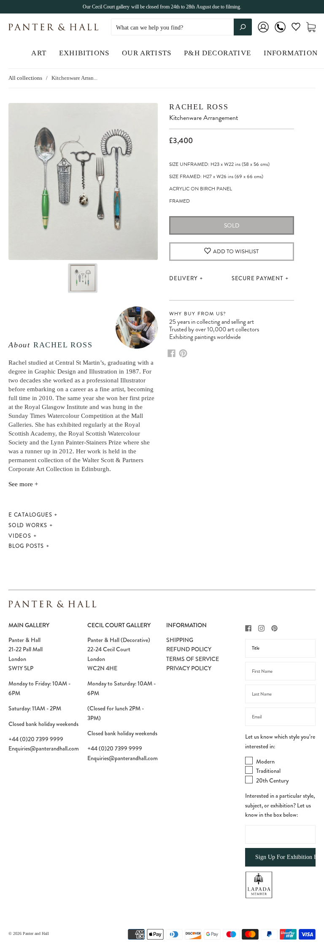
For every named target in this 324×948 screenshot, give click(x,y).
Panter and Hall (36, 933)
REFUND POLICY (188, 649)
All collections (25, 78)
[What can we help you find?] (181, 27)
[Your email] (280, 716)
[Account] (263, 32)
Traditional (268, 771)
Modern (265, 761)
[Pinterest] (183, 353)
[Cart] (311, 27)
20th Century (272, 780)
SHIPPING (179, 640)
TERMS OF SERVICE (192, 659)
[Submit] (243, 27)
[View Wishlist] (296, 28)
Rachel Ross (63, 345)
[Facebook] (171, 353)
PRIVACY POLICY (188, 668)
